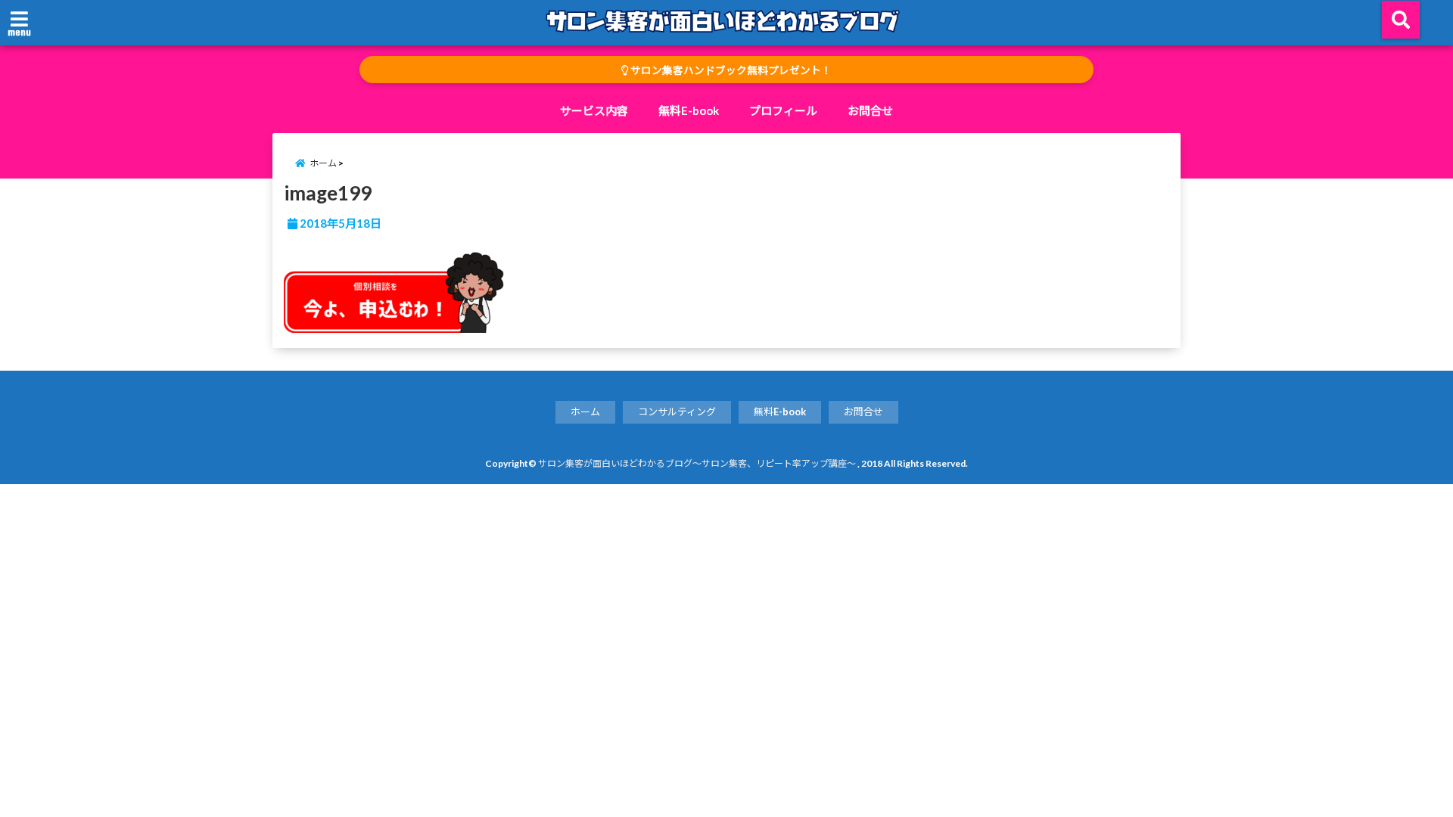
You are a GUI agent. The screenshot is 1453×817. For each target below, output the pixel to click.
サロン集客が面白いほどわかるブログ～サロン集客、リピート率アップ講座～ (697, 463)
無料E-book (688, 110)
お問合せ (870, 110)
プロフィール (783, 110)
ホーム (585, 411)
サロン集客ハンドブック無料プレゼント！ (730, 70)
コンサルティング (677, 411)
